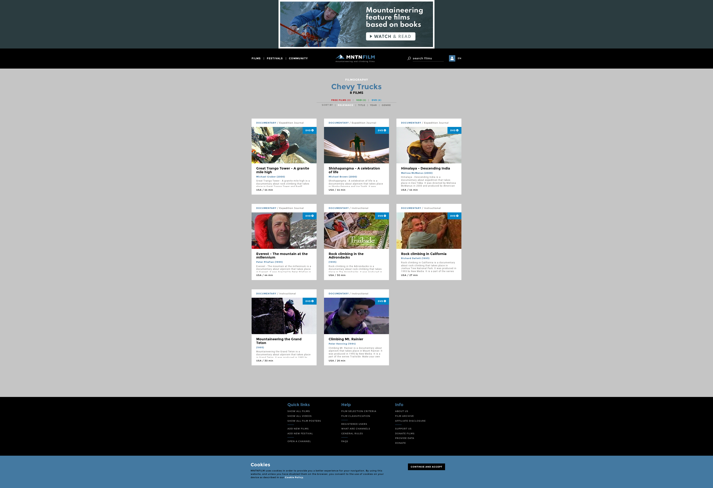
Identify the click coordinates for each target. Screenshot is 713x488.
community (298, 58)
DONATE (400, 443)
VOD (361, 100)
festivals (275, 58)
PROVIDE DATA (404, 438)
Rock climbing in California (424, 254)
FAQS (344, 441)
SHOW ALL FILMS (298, 411)
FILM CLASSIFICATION (355, 416)
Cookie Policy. (294, 477)
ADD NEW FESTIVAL (300, 433)
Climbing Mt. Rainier (346, 339)
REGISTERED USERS (354, 424)
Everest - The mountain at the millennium (282, 256)
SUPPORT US (403, 428)
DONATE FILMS (405, 433)
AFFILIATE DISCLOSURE (410, 420)
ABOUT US (401, 411)
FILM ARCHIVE (404, 416)
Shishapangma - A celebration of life (354, 170)
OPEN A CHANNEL (299, 441)
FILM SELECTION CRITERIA (358, 411)
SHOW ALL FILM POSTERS (304, 420)
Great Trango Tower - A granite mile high (282, 170)
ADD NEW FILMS (298, 428)
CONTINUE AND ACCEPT (426, 466)
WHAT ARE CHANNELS (355, 428)
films (256, 58)
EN (459, 58)
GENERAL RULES (352, 433)
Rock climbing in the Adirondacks (346, 256)
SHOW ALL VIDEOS (299, 416)
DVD (376, 100)
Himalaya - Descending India (425, 168)
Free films (341, 100)
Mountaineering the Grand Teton (279, 341)
